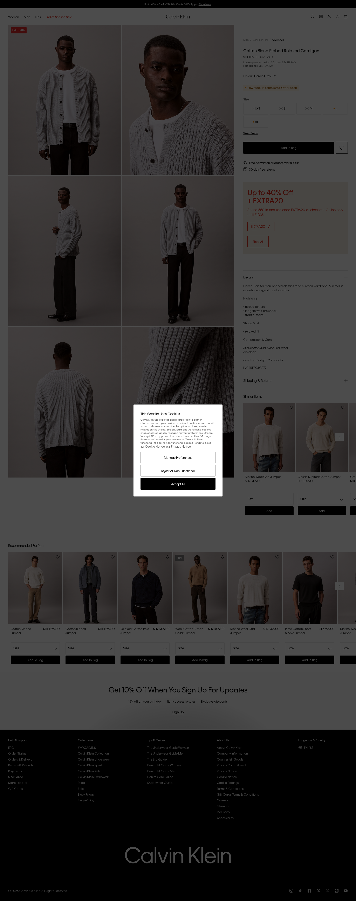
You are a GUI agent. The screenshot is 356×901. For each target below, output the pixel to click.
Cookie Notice (155, 446)
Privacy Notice (181, 446)
